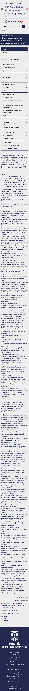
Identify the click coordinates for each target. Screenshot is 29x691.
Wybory (4, 71)
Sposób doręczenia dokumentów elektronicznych (10, 60)
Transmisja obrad (6, 142)
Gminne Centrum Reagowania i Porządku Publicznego (12, 101)
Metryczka (4, 616)
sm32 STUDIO (18, 688)
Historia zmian (5, 620)
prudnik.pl (16, 687)
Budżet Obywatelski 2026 (8, 67)
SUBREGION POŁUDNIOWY (9, 139)
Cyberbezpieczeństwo (8, 64)
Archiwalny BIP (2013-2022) (9, 148)
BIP (3, 56)
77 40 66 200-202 (15, 658)
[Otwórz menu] (26, 53)
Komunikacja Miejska (7, 97)
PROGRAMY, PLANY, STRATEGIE (10, 145)
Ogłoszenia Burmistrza (8, 80)
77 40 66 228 (15, 659)
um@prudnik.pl (14, 661)
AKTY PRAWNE (6, 77)
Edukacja (4, 90)
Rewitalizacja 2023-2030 (8, 94)
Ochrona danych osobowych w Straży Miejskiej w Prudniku (12, 111)
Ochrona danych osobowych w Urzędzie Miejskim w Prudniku (12, 106)
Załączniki (4, 618)
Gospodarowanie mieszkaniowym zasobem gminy (13, 128)
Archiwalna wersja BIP (14, 682)
